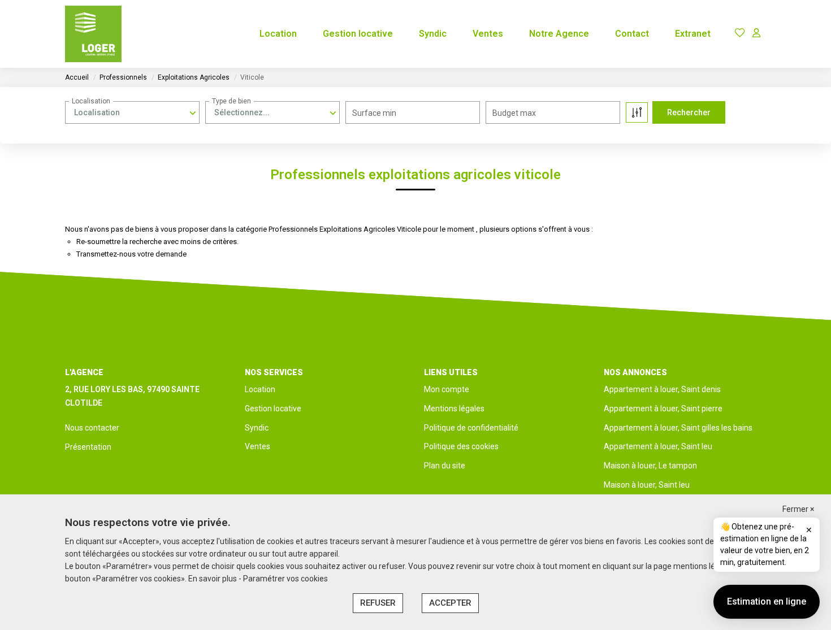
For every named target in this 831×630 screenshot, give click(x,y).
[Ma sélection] (740, 33)
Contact (632, 33)
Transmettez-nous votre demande (131, 254)
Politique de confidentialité (471, 427)
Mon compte (446, 389)
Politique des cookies (461, 446)
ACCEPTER (450, 603)
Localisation (91, 101)
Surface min (374, 113)
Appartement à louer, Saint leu (658, 446)
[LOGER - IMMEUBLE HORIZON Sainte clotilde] (93, 34)
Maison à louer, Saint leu (647, 484)
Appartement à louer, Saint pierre (663, 408)
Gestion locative (358, 33)
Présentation (88, 446)
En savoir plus (213, 578)
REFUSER (378, 603)
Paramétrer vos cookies (285, 578)
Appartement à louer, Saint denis (662, 389)
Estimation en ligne (766, 601)
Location (278, 33)
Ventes (488, 33)
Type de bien (231, 101)
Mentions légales (454, 408)
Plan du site (444, 465)
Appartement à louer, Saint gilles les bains (678, 427)
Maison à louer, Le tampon (650, 465)
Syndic (433, 33)
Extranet (693, 33)
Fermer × (798, 509)
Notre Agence (559, 33)
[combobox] (132, 112)
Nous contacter (92, 427)
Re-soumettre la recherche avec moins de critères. (157, 241)
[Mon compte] (756, 33)
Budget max (514, 113)
